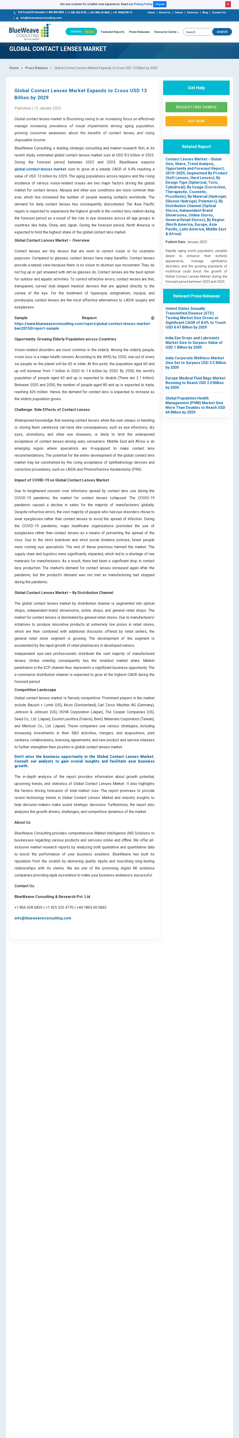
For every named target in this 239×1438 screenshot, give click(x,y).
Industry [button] (82, 31)
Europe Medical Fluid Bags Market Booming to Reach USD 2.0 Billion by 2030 (195, 383)
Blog (205, 12)
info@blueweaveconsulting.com (41, 17)
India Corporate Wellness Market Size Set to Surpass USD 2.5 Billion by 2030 (195, 363)
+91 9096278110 (122, 12)
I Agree (160, 4)
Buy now (196, 121)
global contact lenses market (40, 169)
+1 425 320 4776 (76, 12)
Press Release (36, 68)
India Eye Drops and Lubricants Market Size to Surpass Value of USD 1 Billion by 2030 (194, 343)
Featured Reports (112, 32)
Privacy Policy (143, 4)
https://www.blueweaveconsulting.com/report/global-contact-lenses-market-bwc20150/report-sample (82, 326)
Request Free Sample (196, 107)
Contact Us (219, 12)
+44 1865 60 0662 (99, 12)
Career (179, 12)
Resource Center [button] (165, 32)
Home (151, 12)
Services (192, 12)
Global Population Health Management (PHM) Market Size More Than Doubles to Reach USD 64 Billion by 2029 (195, 405)
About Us (165, 12)
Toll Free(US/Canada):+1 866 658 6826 (41, 12)
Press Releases (139, 32)
